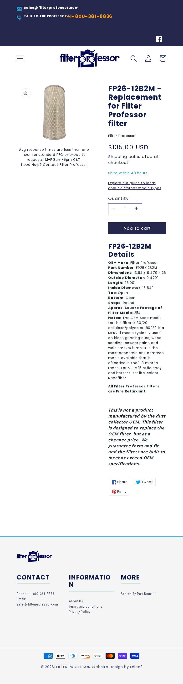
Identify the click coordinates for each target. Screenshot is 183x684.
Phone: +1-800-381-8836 (35, 594)
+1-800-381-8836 (90, 16)
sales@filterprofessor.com (51, 7)
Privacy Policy (80, 612)
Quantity (118, 198)
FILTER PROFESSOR (73, 666)
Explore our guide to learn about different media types (134, 185)
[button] (20, 58)
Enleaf (136, 666)
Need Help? (32, 164)
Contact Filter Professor (65, 164)
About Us (76, 601)
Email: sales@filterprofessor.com (37, 601)
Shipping (117, 156)
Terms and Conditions (85, 606)
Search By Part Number (138, 594)
